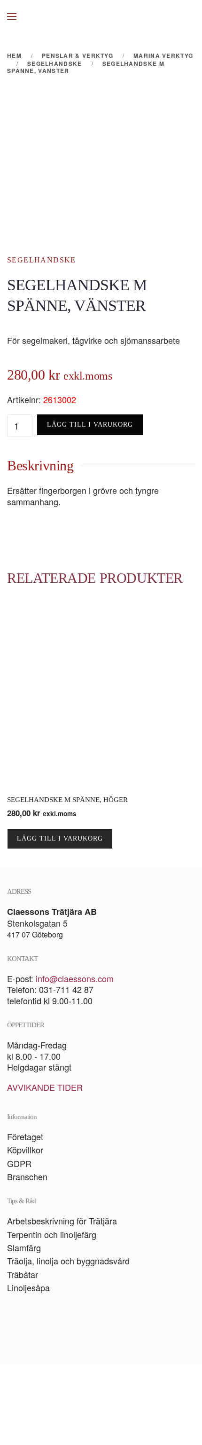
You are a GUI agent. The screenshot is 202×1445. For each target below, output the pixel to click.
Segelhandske (41, 260)
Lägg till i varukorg (90, 424)
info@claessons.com (75, 978)
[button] (11, 16)
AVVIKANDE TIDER (45, 1087)
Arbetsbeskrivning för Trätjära (62, 1221)
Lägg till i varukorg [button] (60, 838)
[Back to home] (101, 16)
